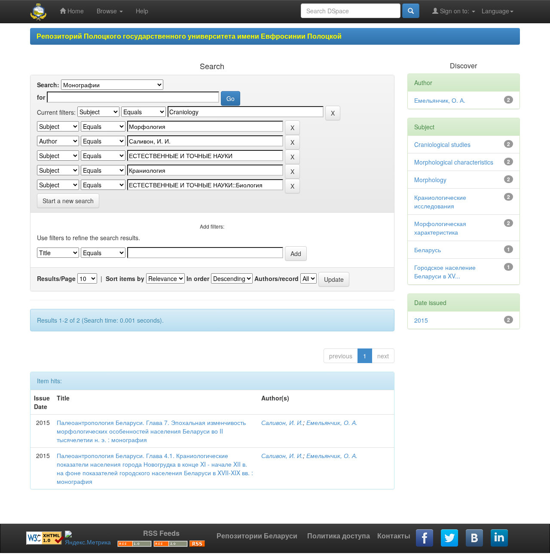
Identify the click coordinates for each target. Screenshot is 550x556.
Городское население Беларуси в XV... (445, 271)
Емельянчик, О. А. (332, 422)
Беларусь (427, 249)
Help (142, 10)
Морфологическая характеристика (440, 227)
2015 (421, 320)
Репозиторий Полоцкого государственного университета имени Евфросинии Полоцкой (189, 36)
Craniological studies (442, 144)
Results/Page (56, 278)
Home (75, 10)
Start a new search (68, 200)
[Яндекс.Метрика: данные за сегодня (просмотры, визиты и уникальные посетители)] (88, 538)
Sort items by (125, 278)
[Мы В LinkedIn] (500, 538)
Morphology (430, 179)
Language (495, 10)
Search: (48, 84)
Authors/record (276, 278)
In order (197, 278)
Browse (108, 10)
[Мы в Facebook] (425, 538)
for (41, 97)
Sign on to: (454, 10)
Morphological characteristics (453, 162)
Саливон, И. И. (282, 422)
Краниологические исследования (440, 201)
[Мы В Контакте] (475, 538)
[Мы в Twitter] (450, 538)
